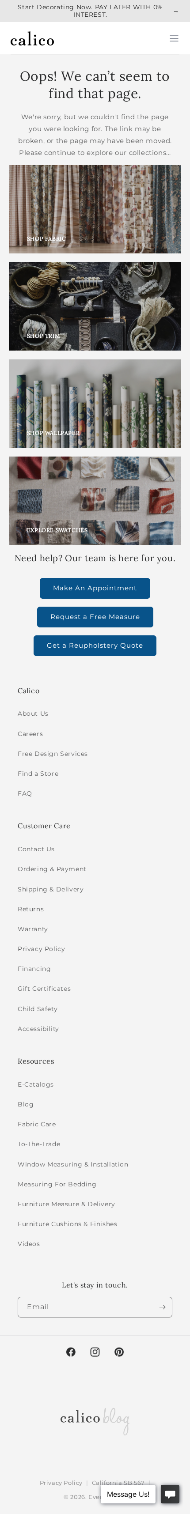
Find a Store (38, 774)
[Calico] (32, 38)
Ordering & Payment (52, 869)
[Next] (162, 1307)
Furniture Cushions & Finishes (67, 1224)
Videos (29, 1244)
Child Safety (37, 1009)
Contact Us (36, 849)
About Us (33, 713)
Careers (30, 734)
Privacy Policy (41, 949)
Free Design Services (53, 754)
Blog (26, 1104)
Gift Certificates (44, 989)
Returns (31, 909)
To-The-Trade (39, 1144)
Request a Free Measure (95, 616)
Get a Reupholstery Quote (95, 645)
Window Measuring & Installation (73, 1164)
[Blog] (95, 1419)
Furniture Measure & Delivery (66, 1204)
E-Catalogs (36, 1084)
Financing (34, 969)
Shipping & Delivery (51, 889)
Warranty (33, 929)
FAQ (25, 793)
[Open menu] (174, 38)
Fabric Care (37, 1124)
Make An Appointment (95, 588)
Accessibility (38, 1029)
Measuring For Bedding (57, 1184)
